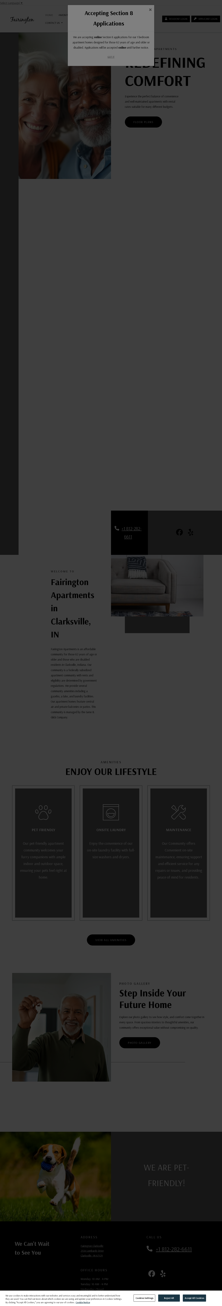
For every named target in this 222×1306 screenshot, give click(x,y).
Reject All (169, 1297)
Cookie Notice (83, 1302)
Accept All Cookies (194, 1297)
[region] (111, 1298)
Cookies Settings (144, 1297)
